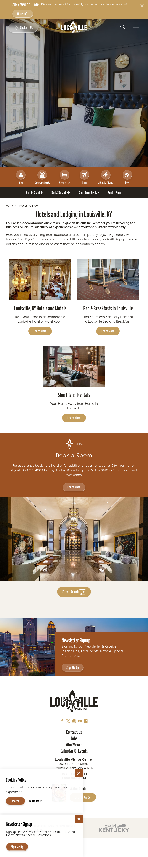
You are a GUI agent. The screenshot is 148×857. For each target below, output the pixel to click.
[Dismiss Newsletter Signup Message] (79, 819)
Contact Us (74, 732)
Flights (84, 182)
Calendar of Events (42, 182)
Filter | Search (70, 592)
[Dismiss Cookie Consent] (79, 773)
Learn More (40, 331)
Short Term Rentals (74, 395)
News (127, 182)
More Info (22, 14)
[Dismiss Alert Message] (142, 6)
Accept (15, 801)
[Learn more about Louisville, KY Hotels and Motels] (40, 279)
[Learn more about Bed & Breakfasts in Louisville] (108, 279)
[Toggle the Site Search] (122, 27)
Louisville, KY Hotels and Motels (40, 308)
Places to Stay (64, 182)
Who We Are (74, 745)
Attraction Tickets (105, 182)
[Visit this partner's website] (114, 827)
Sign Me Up (72, 668)
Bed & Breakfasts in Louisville (108, 308)
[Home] (74, 27)
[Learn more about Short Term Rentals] (74, 366)
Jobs (74, 738)
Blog (21, 182)
